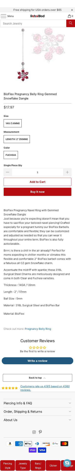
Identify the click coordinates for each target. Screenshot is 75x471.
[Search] (70, 23)
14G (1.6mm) (13, 123)
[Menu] (1, 16)
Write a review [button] (37, 361)
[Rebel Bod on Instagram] (34, 432)
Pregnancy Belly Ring (38, 328)
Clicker (53, 465)
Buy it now (37, 191)
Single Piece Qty (13, 165)
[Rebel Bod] (37, 16)
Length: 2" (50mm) (17, 139)
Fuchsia (11, 155)
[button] (67, 463)
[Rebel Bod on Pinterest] (40, 432)
